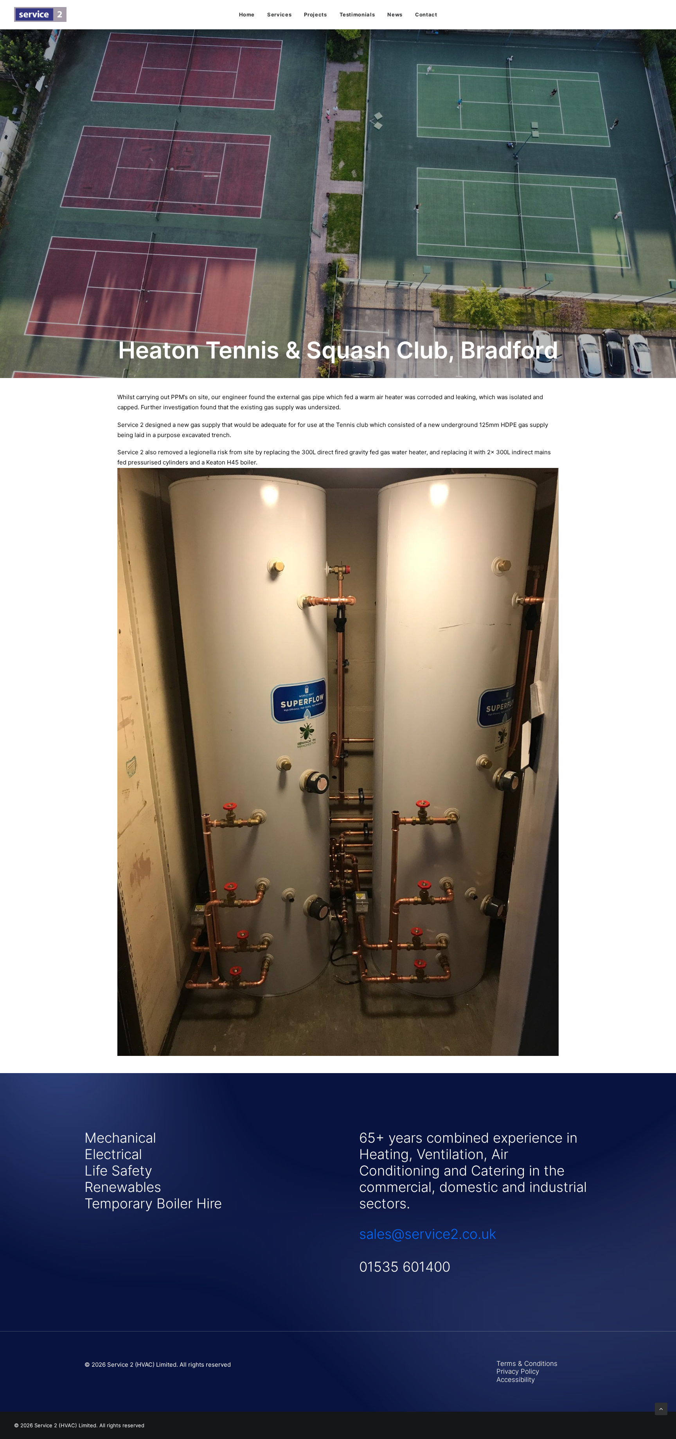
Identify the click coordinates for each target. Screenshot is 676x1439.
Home (247, 14)
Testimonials (357, 14)
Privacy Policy (517, 1371)
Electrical (113, 1154)
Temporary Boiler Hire (153, 1203)
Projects (315, 14)
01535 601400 (404, 1266)
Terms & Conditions (526, 1363)
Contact (426, 14)
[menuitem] (247, 14)
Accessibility (515, 1379)
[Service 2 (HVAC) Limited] (40, 14)
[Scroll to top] (661, 1408)
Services (279, 14)
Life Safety (118, 1170)
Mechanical (120, 1137)
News (395, 14)
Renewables (122, 1187)
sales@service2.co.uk (427, 1234)
